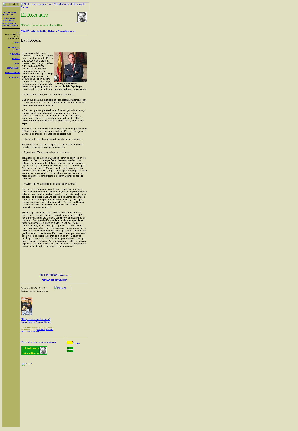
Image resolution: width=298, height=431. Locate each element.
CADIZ (16, 63)
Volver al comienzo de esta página (38, 342)
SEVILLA (16, 59)
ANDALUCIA (15, 54)
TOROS (16, 43)
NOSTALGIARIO (13, 68)
